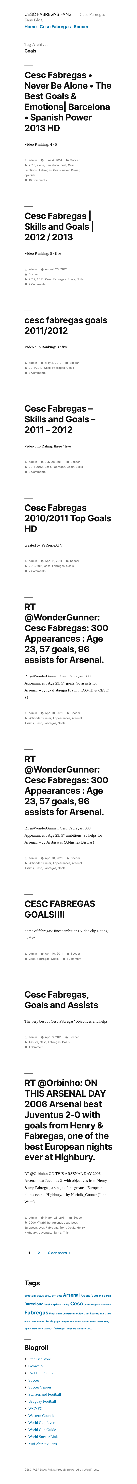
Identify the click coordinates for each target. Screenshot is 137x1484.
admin (33, 160)
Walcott (49, 1328)
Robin (78, 1321)
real (72, 1321)
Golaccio (35, 1366)
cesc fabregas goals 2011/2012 (65, 325)
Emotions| (30, 170)
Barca (107, 1295)
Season (85, 1321)
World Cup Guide (42, 1429)
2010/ (48, 1295)
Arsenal (77, 718)
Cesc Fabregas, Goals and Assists (61, 999)
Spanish (29, 175)
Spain (27, 1328)
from (63, 1227)
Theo (40, 1328)
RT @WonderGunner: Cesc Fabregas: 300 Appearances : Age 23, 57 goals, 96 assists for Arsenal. (66, 633)
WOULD (88, 1328)
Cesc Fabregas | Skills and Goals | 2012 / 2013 (59, 226)
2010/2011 (35, 566)
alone (40, 165)
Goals (57, 170)
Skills (80, 279)
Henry (81, 1227)
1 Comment (74, 958)
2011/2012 (35, 367)
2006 (32, 1222)
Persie (49, 1321)
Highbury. (30, 1232)
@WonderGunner (40, 718)
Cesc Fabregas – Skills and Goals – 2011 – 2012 (59, 419)
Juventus (45, 1232)
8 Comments (37, 472)
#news (40, 1296)
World (80, 1328)
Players (65, 1321)
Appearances (61, 718)
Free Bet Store (39, 1359)
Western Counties (42, 1415)
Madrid (108, 1314)
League (94, 1313)
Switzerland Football (44, 1394)
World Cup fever (41, 1422)
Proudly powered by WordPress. (77, 1469)
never (66, 170)
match (27, 1321)
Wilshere (71, 1328)
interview (77, 1313)
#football (30, 1295)
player (57, 1321)
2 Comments (37, 284)
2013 (32, 165)
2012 (32, 279)
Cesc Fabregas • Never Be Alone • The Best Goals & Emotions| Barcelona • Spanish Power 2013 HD (67, 101)
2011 (32, 467)
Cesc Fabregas (55, 26)
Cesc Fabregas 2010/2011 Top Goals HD (67, 518)
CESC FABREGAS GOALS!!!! (59, 909)
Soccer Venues (40, 1387)
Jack (86, 1313)
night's (57, 1232)
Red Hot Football (41, 1373)
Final (52, 1313)
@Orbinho (43, 1222)
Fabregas (45, 170)
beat (67, 1222)
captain (56, 1304)
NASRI (35, 1321)
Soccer (81, 26)
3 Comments (37, 372)
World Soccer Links (43, 1436)
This (65, 1232)
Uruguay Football (42, 1401)
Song (106, 1321)
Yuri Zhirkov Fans (42, 1443)
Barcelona (52, 165)
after (59, 1296)
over (42, 1321)
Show (93, 1321)
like (102, 1313)
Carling (65, 1304)
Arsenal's (87, 1295)
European (30, 1227)
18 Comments (38, 180)
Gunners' (67, 1313)
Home (30, 26)
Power (75, 170)
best (63, 165)
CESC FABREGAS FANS (48, 14)
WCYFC (35, 1408)
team (34, 1328)
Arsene (98, 1295)
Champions (105, 1304)
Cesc (71, 165)
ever (41, 1227)
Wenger (60, 1328)
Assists (29, 723)
